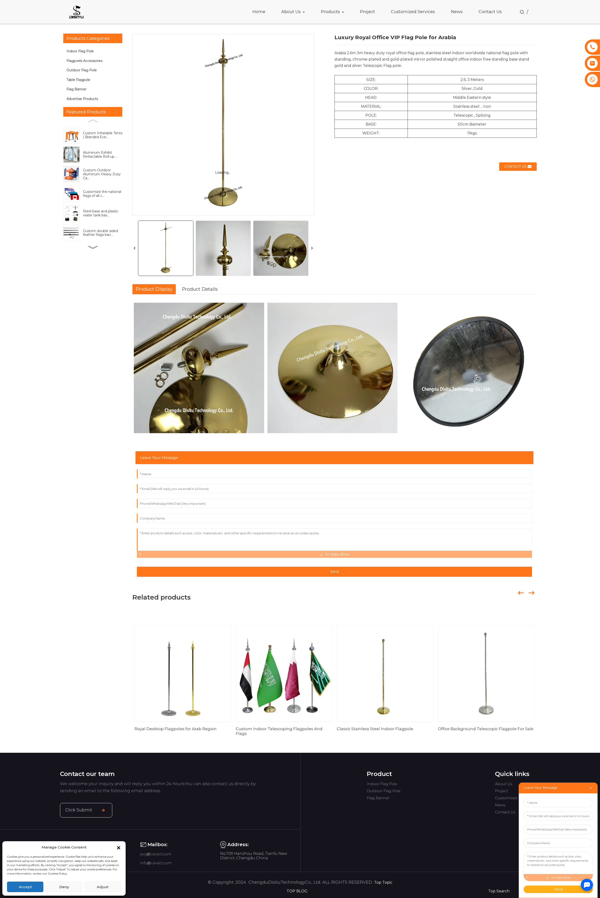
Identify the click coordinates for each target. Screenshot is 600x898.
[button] (118, 847)
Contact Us (505, 812)
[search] (522, 11)
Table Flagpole (78, 80)
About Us (503, 784)
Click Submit (78, 810)
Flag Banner (76, 89)
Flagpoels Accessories (84, 61)
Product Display (154, 289)
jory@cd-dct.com (155, 854)
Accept (25, 887)
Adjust (103, 887)
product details (200, 289)
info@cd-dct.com (156, 863)
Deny (64, 887)
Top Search (499, 891)
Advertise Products (82, 99)
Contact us (515, 166)
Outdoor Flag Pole (82, 70)
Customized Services (514, 798)
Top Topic (383, 882)
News (500, 805)
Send (334, 571)
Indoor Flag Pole (80, 51)
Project (501, 791)
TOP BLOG (297, 891)
